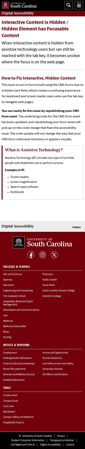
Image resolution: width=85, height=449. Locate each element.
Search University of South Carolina (68, 5)
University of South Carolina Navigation (79, 5)
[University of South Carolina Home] (18, 4)
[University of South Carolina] (42, 242)
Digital (18, 13)
